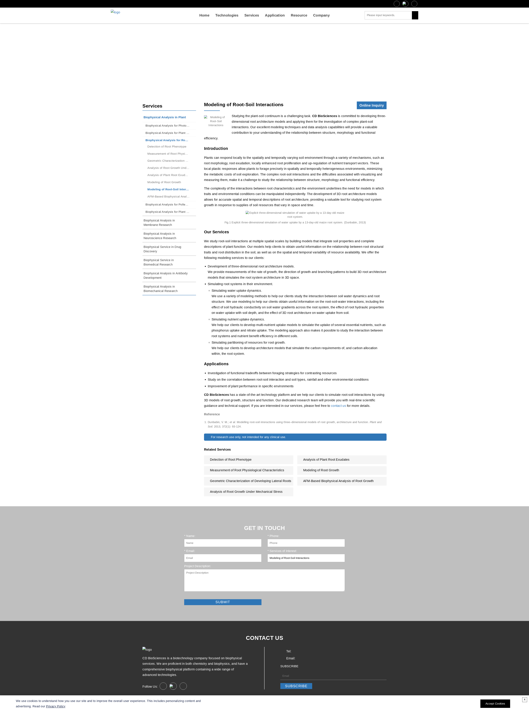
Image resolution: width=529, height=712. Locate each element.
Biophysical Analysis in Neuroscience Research (160, 236)
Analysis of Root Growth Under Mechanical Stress (168, 167)
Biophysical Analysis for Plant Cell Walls (167, 132)
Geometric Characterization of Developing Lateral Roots (168, 160)
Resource (299, 15)
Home (204, 15)
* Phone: (273, 536)
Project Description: (197, 566)
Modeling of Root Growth (164, 182)
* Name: (189, 536)
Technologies (226, 15)
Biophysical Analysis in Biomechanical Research (161, 289)
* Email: (189, 551)
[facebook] (397, 4)
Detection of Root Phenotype (166, 146)
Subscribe (296, 686)
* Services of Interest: (282, 551)
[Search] (415, 15)
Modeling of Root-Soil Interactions (168, 189)
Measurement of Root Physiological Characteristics (168, 153)
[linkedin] (414, 4)
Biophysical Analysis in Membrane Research (159, 223)
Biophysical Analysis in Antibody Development (166, 275)
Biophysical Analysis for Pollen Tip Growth (167, 204)
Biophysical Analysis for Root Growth (277, 60)
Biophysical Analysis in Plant (224, 60)
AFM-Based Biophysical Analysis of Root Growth (168, 196)
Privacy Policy (55, 706)
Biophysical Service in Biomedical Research (159, 262)
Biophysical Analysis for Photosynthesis (167, 125)
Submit (189, 596)
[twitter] (405, 4)
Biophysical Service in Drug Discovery (162, 249)
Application (275, 15)
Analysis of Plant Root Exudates (168, 175)
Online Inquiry (371, 105)
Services (251, 15)
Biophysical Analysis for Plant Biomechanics (167, 211)
